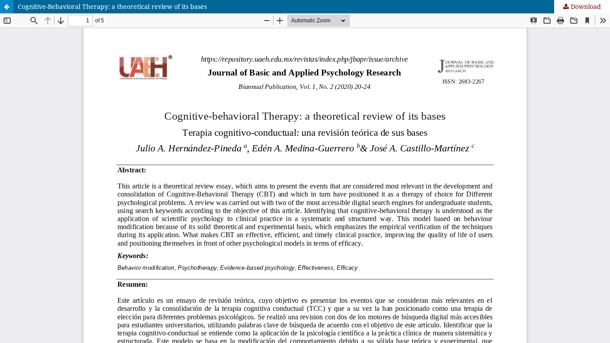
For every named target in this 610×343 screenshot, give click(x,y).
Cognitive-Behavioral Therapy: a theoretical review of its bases (112, 6)
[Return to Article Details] (6, 6)
